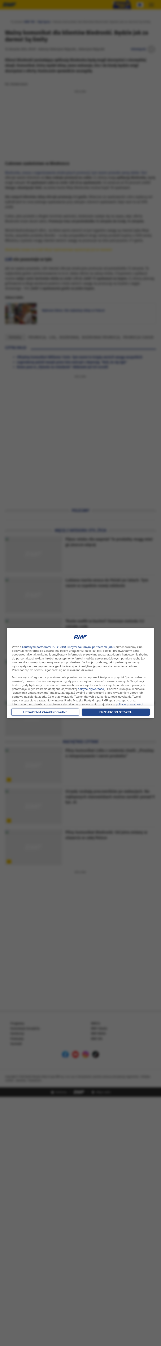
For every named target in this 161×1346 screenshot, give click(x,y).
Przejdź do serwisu (115, 712)
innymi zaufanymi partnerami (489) (91, 647)
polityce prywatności (91, 689)
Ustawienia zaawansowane (45, 712)
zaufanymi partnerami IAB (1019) (44, 647)
